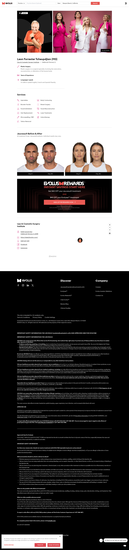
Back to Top (64, 535)
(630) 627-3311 (25, 241)
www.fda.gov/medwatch (45, 422)
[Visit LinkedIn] (28, 285)
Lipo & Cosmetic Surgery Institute (28, 62)
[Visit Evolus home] (8, 3)
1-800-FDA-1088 (61, 422)
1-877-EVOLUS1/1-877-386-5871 (65, 421)
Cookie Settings (50, 317)
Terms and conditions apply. (64, 206)
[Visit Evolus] (24, 280)
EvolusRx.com (51, 520)
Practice (20, 3)
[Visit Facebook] (18, 285)
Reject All (40, 545)
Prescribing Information (81, 415)
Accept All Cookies (53, 545)
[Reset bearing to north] (109, 230)
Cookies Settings (9, 544)
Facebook (24, 244)
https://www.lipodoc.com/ (29, 237)
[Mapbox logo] (52, 256)
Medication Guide (22, 417)
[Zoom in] (109, 225)
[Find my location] (109, 233)
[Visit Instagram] (23, 285)
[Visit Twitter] (33, 285)
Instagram (24, 248)
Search (95, 3)
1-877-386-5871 (79, 512)
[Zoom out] (109, 227)
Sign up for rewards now (63, 202)
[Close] (60, 536)
